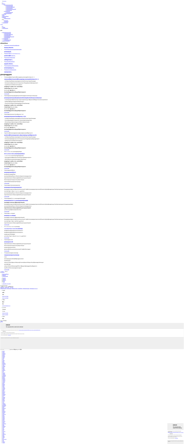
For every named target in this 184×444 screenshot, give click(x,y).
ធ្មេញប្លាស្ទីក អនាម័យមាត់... (8, 63)
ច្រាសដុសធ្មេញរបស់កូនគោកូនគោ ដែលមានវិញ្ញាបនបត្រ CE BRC (15, 116)
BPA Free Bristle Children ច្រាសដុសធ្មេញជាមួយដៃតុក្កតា (14, 153)
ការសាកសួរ (6, 112)
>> (4, 271)
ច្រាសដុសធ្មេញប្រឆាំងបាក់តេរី (10, 7)
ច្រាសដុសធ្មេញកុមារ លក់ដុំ (8, 241)
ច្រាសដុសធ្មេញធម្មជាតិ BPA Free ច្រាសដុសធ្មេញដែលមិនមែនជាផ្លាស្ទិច (16, 200)
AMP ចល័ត (11, 287)
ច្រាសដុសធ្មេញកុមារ (7, 11)
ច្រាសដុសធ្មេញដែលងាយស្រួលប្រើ (11, 9)
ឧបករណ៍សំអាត (20, 288)
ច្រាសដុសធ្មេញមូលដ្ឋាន (9, 6)
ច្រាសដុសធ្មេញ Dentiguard (33, 288)
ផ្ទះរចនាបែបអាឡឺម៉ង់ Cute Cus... (9, 55)
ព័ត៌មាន (3, 15)
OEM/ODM (4, 14)
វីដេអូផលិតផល (6, 21)
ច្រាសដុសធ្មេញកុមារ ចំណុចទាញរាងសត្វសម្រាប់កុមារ (13, 187)
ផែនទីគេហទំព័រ (7, 287)
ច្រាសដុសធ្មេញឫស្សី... (8, 51)
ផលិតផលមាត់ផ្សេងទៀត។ (8, 13)
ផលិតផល (3, 27)
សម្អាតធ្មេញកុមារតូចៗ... (8, 71)
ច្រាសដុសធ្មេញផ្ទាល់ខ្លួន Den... (9, 67)
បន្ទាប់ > (3, 271)
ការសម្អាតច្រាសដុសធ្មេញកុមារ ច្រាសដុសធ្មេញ (11, 254)
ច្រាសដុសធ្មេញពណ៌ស (9, 8)
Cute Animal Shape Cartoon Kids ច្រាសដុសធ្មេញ (13, 228)
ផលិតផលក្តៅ (2, 287)
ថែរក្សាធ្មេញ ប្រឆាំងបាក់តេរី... (9, 47)
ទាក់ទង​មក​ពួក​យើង (5, 22)
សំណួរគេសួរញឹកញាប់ (5, 16)
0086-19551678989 (5, 296)
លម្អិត (8, 112)
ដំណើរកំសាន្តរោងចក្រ (7, 18)
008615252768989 (5, 314)
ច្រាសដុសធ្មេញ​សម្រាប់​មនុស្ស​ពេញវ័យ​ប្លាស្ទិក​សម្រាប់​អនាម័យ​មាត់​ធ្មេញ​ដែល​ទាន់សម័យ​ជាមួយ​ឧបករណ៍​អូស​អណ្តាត (23, 97)
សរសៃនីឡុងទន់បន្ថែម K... (8, 59)
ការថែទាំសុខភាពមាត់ (14, 288)
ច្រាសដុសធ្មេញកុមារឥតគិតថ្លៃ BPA (10, 172)
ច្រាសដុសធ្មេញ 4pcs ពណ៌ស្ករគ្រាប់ (10, 215)
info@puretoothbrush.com (6, 305)
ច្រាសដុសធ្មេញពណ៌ (9, 10)
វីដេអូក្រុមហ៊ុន (6, 20)
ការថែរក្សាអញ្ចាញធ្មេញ (26, 288)
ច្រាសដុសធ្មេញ (9, 288)
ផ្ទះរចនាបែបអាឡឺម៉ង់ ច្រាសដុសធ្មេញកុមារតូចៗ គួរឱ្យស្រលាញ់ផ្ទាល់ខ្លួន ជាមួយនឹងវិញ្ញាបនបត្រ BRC (20, 135)
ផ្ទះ (2, 26)
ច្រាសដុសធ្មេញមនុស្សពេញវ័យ (6, 32)
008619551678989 (5, 313)
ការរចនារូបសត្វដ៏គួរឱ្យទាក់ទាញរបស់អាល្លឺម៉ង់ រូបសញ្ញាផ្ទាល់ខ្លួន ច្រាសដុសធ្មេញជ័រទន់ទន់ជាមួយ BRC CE (21, 79)
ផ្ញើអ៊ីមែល (1, 321)
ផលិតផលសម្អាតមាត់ (3, 288)
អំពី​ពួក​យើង (4, 17)
